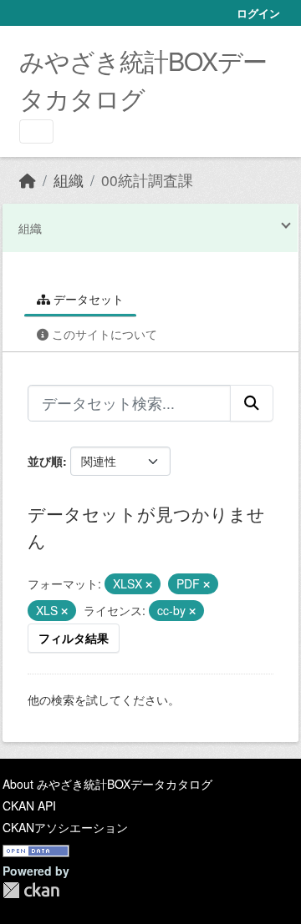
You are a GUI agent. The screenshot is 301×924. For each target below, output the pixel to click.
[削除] (148, 584)
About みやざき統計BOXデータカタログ (107, 783)
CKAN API (29, 805)
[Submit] (251, 403)
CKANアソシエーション (65, 827)
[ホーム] (27, 179)
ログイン (258, 13)
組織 (69, 179)
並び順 (45, 460)
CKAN (31, 890)
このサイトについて (102, 334)
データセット (87, 298)
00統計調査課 (147, 179)
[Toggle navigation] (36, 131)
